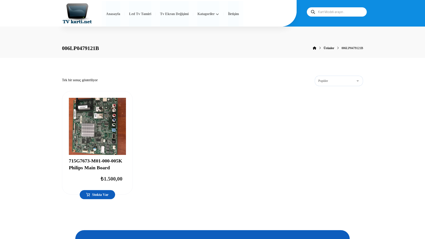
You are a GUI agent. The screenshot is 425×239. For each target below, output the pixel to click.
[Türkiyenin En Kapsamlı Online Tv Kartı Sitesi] (77, 14)
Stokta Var (100, 195)
